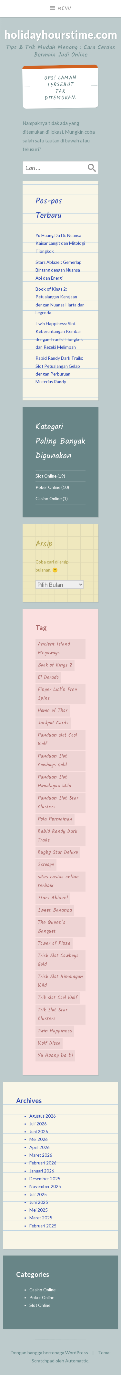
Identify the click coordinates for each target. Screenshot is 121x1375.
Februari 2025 (42, 1225)
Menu (64, 8)
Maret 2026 (40, 1155)
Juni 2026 (38, 1131)
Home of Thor (52, 711)
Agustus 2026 (42, 1116)
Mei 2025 (38, 1210)
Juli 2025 (38, 1194)
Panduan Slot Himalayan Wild (54, 781)
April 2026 (39, 1147)
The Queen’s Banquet (51, 927)
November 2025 (45, 1186)
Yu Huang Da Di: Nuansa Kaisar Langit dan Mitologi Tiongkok (60, 243)
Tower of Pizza (54, 943)
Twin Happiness (55, 1031)
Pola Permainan (55, 819)
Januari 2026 (41, 1170)
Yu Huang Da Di (55, 1056)
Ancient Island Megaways (54, 648)
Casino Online (48, 498)
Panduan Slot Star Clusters (58, 802)
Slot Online (45, 476)
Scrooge (46, 865)
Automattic (76, 1360)
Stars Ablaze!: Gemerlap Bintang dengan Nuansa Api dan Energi (58, 270)
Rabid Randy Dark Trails (57, 836)
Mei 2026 (38, 1139)
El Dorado (48, 677)
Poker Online (47, 487)
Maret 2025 (40, 1217)
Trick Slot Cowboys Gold (58, 960)
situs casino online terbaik (58, 881)
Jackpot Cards (53, 723)
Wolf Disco (49, 1043)
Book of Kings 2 (55, 665)
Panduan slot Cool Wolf (57, 739)
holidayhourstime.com (60, 34)
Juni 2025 (38, 1202)
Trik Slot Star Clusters (52, 1014)
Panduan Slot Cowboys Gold (52, 760)
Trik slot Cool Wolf (57, 998)
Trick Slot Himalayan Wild (60, 981)
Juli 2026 (38, 1123)
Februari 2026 (42, 1162)
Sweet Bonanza (55, 910)
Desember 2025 (44, 1178)
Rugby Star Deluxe (58, 852)
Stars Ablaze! (53, 898)
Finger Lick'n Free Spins (57, 694)
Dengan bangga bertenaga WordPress (49, 1352)
